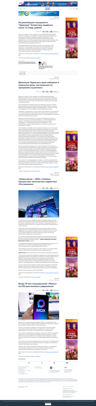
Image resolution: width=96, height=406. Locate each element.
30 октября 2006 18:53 (54, 78)
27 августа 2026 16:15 (54, 174)
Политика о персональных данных (68, 386)
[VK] (29, 363)
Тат (24, 8)
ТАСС (24, 325)
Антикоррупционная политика (67, 388)
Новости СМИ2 (22, 72)
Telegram (38, 58)
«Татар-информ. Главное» (51, 53)
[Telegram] (42, 363)
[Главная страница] (47, 9)
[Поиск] (70, 8)
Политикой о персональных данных (84, 401)
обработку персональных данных (71, 401)
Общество (56, 17)
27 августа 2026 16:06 (54, 280)
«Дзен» (33, 58)
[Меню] (77, 9)
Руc (19, 8)
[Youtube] (67, 363)
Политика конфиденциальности (67, 394)
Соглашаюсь (48, 404)
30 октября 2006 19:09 (54, 18)
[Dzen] (54, 363)
